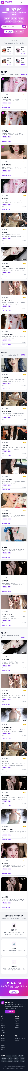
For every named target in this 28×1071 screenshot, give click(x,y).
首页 (2, 1018)
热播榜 (2, 1023)
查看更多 (23, 74)
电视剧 (20, 21)
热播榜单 (10, 32)
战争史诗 (3, 1040)
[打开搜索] (21, 2)
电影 (14, 21)
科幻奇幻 (3, 1043)
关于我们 (3, 1032)
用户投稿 (3, 1027)
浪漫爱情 (17, 1025)
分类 (2, 1021)
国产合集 (14, 18)
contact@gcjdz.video (20, 1038)
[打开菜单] (25, 2)
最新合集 (3, 1025)
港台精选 (21, 18)
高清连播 (8, 21)
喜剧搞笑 (3, 1038)
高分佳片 (17, 1021)
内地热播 (7, 18)
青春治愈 (3, 1047)
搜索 (24, 26)
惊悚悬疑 (17, 1027)
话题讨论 (3, 1030)
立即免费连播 (14, 992)
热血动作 (17, 1023)
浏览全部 (20, 32)
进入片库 (11, 1011)
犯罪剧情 (3, 1045)
